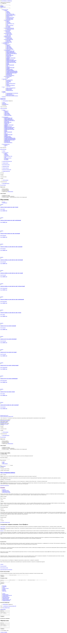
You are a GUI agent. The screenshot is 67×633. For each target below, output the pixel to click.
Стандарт (7, 77)
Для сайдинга (8, 29)
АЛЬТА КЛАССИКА (9, 49)
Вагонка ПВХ (8, 32)
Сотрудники (8, 86)
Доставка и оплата (5, 588)
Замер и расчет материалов (10, 87)
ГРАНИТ (7, 64)
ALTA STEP (8, 40)
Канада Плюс (2, 528)
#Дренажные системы (6, 491)
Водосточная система (7, 33)
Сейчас (3, 461)
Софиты (7, 11)
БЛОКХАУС (8, 44)
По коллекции (4, 202)
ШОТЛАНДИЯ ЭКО (9, 55)
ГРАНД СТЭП (8, 41)
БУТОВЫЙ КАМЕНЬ (10, 70)
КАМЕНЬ (8, 68)
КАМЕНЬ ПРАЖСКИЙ (10, 67)
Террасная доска (9, 37)
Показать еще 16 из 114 (4, 415)
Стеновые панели (7, 30)
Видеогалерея (8, 81)
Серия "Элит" (8, 35)
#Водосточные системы (6, 492)
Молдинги (8, 31)
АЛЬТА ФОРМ (8, 47)
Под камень (8, 26)
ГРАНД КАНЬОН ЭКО (10, 51)
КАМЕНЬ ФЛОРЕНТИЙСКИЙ (11, 71)
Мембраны (8, 12)
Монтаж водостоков (9, 90)
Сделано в (3, 632)
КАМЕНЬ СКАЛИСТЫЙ (10, 61)
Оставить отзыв (7, 522)
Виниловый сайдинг (9, 19)
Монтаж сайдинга (9, 88)
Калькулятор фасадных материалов (12, 93)
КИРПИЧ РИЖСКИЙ (10, 59)
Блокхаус (7, 16)
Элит (7, 78)
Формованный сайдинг (10, 17)
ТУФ (7, 65)
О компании (4, 586)
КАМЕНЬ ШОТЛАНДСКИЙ (11, 62)
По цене (3, 201)
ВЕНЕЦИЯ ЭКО (9, 73)
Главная (3, 102)
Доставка (3, 91)
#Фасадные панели (5, 490)
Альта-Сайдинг (3, 526)
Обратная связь (2, 609)
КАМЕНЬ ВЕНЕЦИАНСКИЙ (11, 72)
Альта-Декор (8, 13)
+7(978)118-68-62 (5, 100)
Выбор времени (5, 463)
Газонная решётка (9, 38)
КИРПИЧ (8, 58)
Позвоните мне (2, 6)
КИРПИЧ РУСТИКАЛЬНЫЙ (11, 60)
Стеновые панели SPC (8, 42)
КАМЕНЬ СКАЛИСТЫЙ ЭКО (11, 53)
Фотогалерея (8, 80)
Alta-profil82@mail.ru (5, 183)
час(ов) (11, 465)
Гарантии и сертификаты (10, 85)
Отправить (2, 616)
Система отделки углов (10, 23)
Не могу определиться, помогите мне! (6, 416)
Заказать (1, 204)
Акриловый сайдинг (9, 18)
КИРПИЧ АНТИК (9, 69)
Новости (7, 84)
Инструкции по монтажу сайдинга (12, 95)
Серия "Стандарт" (9, 34)
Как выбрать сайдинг (4, 422)
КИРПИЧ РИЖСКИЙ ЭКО (11, 52)
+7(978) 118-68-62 (5, 180)
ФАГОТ (7, 63)
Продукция (4, 103)
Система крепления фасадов (7, 161)
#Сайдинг (4, 489)
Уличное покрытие (7, 36)
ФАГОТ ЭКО (8, 54)
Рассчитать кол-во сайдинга (5, 420)
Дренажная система (5, 166)
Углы (7, 24)
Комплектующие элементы (10, 14)
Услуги (3, 587)
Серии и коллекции (3, 108)
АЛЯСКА (8, 45)
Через (3, 462)
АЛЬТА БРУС (8, 46)
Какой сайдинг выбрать (10, 94)
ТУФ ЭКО (6, 124)
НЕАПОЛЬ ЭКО (9, 74)
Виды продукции (5, 9)
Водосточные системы (4, 567)
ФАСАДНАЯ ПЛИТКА (10, 75)
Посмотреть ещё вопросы (4, 485)
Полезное (4, 92)
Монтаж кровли (9, 89)
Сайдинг (5, 10)
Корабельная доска (9, 15)
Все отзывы (2, 522)
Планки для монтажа (9, 25)
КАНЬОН (8, 66)
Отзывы (7, 82)
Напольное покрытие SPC (8, 39)
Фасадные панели (7, 20)
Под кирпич (8, 27)
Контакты (4, 96)
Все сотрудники (3, 185)
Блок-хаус (2, 530)
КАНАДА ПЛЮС (9, 48)
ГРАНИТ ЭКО (8, 56)
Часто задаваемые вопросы (10, 83)
